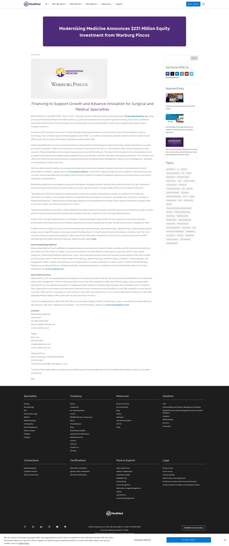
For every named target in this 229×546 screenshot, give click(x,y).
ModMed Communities (193, 528)
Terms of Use (168, 471)
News (72, 420)
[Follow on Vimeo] (191, 74)
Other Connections (31, 475)
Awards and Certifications (80, 434)
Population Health (123, 475)
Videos (119, 414)
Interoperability (171, 200)
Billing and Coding (183, 177)
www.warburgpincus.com (117, 304)
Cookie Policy (23, 543)
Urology (27, 437)
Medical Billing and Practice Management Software (182, 407)
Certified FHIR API (30, 471)
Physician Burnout (182, 224)
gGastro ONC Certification (80, 471)
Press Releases (75, 424)
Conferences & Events (173, 189)
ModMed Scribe (171, 220)
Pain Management (31, 427)
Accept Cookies (188, 539)
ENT (25, 410)
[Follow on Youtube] (187, 74)
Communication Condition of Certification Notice (181, 485)
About (72, 404)
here (94, 239)
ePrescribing (121, 481)
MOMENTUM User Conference (81, 417)
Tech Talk (180, 235)
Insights (191, 196)
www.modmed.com (55, 269)
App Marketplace (30, 468)
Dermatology (29, 407)
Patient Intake (171, 224)
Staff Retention (190, 231)
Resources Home (122, 404)
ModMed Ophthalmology (182, 212)
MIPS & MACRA (188, 200)
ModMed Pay (171, 216)
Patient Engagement (185, 220)
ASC (183, 173)
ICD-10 (185, 196)
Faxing (118, 491)
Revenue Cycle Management (175, 231)
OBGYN (26, 417)
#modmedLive (172, 77)
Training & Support (172, 239)
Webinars (120, 417)
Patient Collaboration (124, 471)
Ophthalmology (30, 420)
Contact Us (74, 447)
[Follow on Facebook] (167, 74)
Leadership (74, 407)
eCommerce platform (78, 171)
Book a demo (193, 4)
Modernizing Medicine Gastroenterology (179, 208)
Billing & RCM (171, 177)
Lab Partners (121, 495)
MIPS (179, 200)
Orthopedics (28, 424)
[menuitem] (46, 4)
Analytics (184, 169)
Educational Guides (123, 420)
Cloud (179, 181)
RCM (194, 228)
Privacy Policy (168, 468)
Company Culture (189, 181)
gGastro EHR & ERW (173, 193)
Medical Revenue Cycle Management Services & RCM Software (183, 411)
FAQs (118, 427)
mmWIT (169, 204)
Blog (71, 427)
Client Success (171, 181)
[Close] (225, 540)
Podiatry (27, 434)
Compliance (182, 185)
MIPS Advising (168, 419)
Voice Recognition (123, 485)
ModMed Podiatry (182, 216)
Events (72, 414)
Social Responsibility (77, 430)
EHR (183, 189)
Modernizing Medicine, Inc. (136, 116)
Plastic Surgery (29, 430)
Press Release (186, 228)
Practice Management (173, 228)
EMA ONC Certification (78, 468)
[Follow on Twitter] (172, 74)
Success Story (171, 235)
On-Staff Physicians (77, 410)
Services (166, 423)
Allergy (26, 404)
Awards (189, 173)
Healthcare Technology (174, 196)
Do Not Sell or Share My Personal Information (180, 481)
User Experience (185, 239)
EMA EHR (189, 189)
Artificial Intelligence (173, 173)
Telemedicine (189, 235)
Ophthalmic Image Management (128, 488)
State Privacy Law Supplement (174, 478)
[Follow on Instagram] (182, 74)
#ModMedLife (171, 169)
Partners (73, 444)
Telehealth (167, 426)
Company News (171, 185)
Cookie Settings (169, 475)
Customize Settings (142, 539)
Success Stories (122, 407)
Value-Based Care (172, 243)
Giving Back (185, 193)
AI (178, 169)
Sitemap (73, 451)
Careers (73, 440)
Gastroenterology (30, 414)
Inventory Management (125, 498)
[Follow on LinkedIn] (177, 74)
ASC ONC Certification (78, 475)
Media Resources (76, 437)
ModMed (169, 212)
